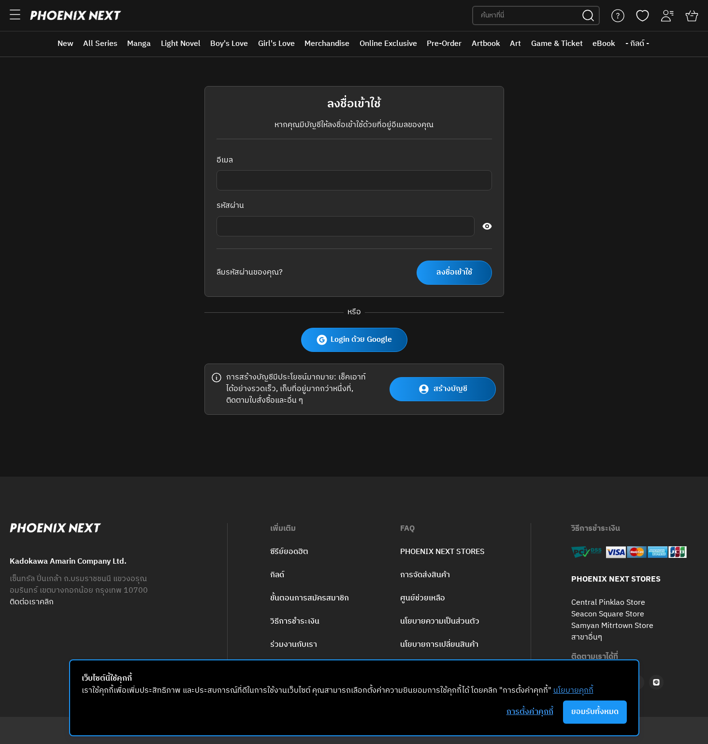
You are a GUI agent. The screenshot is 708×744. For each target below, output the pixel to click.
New (65, 43)
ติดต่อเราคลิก (32, 602)
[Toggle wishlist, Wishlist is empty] (642, 15)
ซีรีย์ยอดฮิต (289, 551)
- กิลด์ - (637, 43)
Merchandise (326, 43)
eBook (603, 43)
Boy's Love (229, 43)
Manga (139, 43)
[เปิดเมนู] (15, 14)
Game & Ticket (557, 43)
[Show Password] (487, 226)
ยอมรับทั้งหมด (595, 711)
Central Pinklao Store (608, 603)
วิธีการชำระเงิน (294, 621)
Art (515, 43)
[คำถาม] (617, 15)
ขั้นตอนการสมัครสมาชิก (309, 598)
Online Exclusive (388, 43)
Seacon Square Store (607, 614)
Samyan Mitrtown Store (612, 626)
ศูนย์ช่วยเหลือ (422, 598)
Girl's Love (276, 43)
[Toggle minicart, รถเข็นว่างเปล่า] (691, 15)
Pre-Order (444, 43)
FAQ (407, 529)
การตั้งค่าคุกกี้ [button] (529, 711)
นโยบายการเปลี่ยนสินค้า (439, 644)
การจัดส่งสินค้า (425, 575)
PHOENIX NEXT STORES (442, 551)
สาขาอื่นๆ (586, 637)
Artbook (486, 43)
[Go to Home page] (75, 15)
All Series (100, 43)
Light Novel (181, 43)
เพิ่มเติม (283, 529)
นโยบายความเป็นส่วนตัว (439, 621)
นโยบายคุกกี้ (573, 690)
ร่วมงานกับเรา (293, 644)
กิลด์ (277, 575)
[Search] (588, 15)
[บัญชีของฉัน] (667, 15)
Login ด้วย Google (361, 339)
